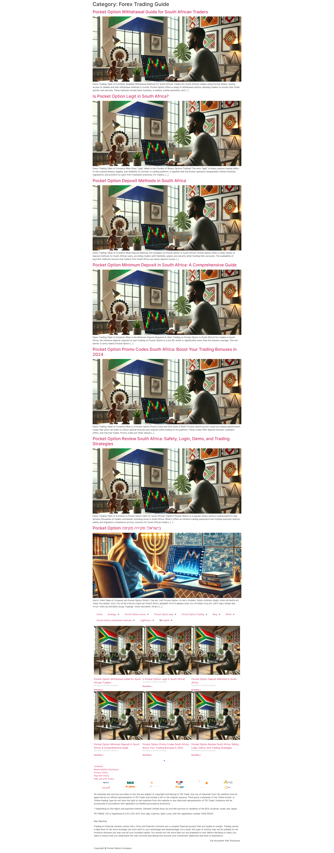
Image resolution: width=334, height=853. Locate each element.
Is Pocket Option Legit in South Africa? (131, 96)
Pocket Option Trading (193, 614)
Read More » (99, 690)
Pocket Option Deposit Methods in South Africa (139, 180)
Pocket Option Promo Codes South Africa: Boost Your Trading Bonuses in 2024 (165, 352)
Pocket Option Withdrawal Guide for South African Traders (150, 11)
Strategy (112, 614)
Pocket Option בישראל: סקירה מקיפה (127, 528)
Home (99, 614)
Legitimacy (145, 620)
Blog (215, 614)
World (228, 614)
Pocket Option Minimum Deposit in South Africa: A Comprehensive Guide (165, 264)
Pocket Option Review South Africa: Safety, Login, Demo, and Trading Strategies (161, 441)
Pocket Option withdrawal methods (114, 620)
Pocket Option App (163, 614)
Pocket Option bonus (135, 614)
